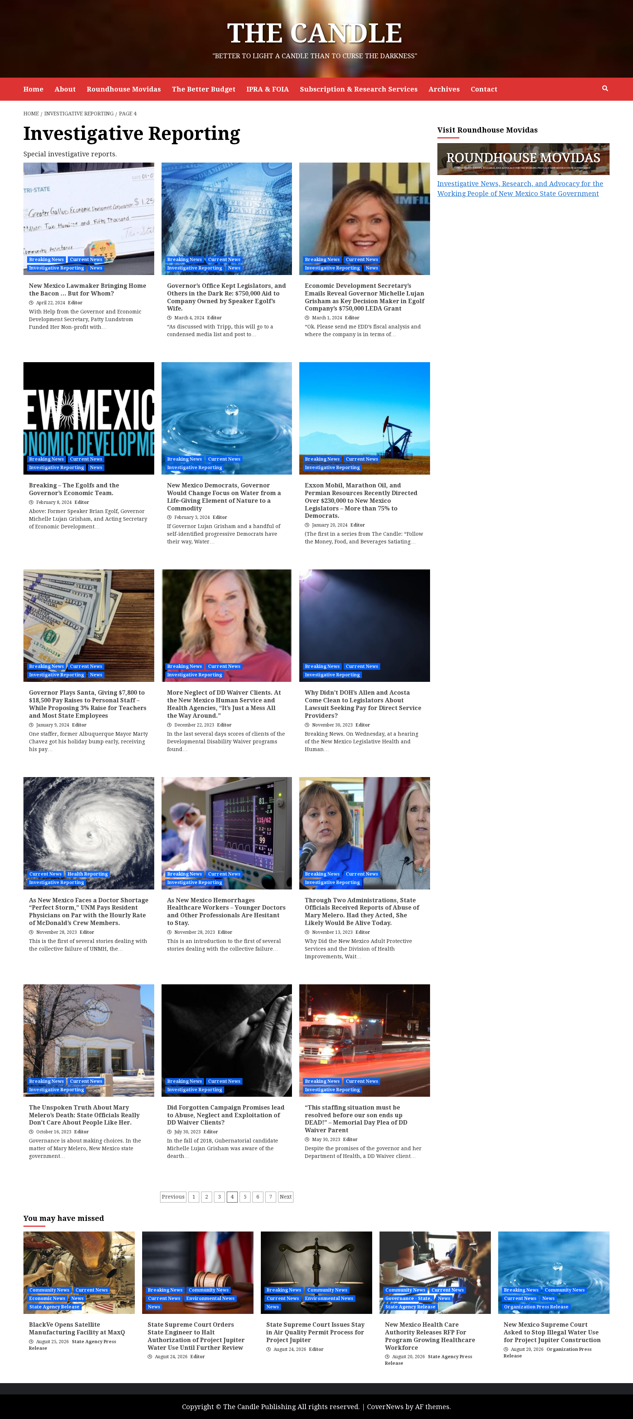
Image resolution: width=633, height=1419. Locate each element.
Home (33, 89)
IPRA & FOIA (268, 89)
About (65, 89)
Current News (86, 259)
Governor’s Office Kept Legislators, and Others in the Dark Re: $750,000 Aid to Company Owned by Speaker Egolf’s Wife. (226, 297)
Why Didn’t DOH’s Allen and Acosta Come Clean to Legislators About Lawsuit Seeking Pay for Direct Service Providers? (363, 704)
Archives (444, 89)
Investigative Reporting (56, 268)
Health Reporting (88, 874)
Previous (173, 1197)
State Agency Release (54, 1307)
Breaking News (46, 259)
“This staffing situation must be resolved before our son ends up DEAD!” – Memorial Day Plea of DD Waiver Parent (356, 1119)
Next (286, 1197)
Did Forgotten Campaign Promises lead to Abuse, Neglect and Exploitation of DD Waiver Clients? (226, 1115)
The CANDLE (314, 33)
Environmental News (210, 1298)
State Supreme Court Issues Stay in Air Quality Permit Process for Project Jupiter (315, 1332)
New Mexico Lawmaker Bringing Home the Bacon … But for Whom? (87, 289)
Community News (49, 1290)
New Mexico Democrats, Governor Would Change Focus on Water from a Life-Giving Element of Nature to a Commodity (224, 497)
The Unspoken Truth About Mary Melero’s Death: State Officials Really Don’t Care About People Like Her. (84, 1115)
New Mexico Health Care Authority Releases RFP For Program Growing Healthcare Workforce (430, 1336)
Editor (75, 302)
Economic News (47, 1298)
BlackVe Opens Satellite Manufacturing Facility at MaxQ (77, 1328)
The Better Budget (204, 89)
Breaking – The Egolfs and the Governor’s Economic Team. (74, 489)
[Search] (605, 89)
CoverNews (385, 1407)
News (96, 268)
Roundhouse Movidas (124, 89)
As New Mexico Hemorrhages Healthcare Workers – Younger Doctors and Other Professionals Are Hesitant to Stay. (226, 911)
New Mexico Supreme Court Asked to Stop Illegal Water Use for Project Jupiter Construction (552, 1332)
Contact (484, 89)
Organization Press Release (536, 1307)
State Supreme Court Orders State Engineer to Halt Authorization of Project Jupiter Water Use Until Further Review (196, 1336)
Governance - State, (408, 1298)
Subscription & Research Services (359, 89)
